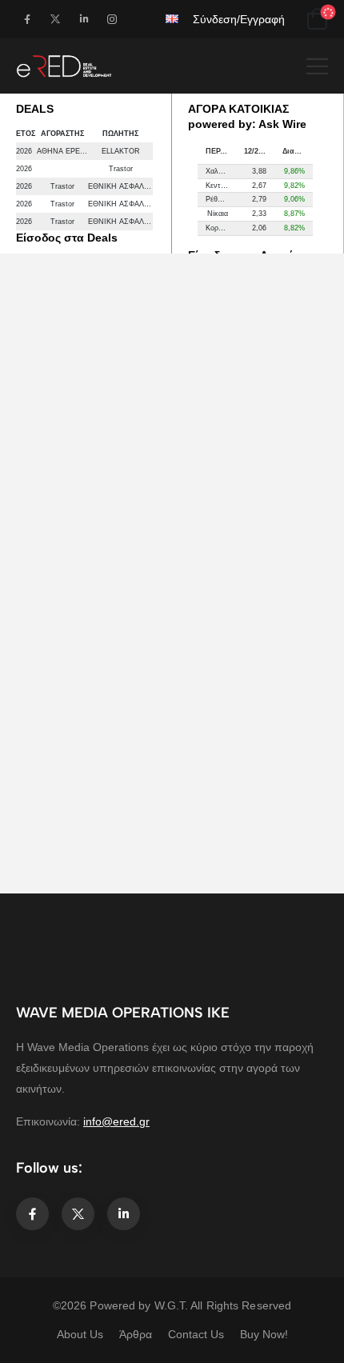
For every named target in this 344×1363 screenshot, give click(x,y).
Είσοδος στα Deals (67, 237)
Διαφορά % (297, 151)
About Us (80, 1334)
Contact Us (196, 1334)
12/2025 (257, 151)
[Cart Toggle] (317, 19)
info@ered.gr (116, 1121)
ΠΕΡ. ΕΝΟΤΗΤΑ (221, 151)
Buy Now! (264, 1334)
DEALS (35, 108)
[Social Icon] (27, 19)
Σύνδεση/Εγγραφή (239, 19)
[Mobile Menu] (317, 66)
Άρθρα (135, 1334)
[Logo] (64, 66)
